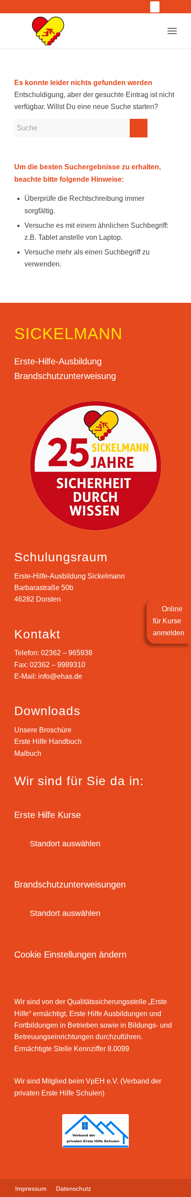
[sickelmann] (95, 30)
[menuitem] (40, 7)
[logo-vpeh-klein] (95, 1131)
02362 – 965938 (66, 653)
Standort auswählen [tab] (65, 843)
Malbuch (27, 753)
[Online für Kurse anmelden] (154, 6)
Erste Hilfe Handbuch (48, 741)
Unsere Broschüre (43, 730)
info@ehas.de (60, 676)
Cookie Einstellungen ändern (70, 954)
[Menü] (172, 30)
